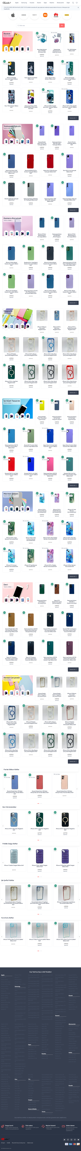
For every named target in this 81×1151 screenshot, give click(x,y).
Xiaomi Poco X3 (32, 1035)
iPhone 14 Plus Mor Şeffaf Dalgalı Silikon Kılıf (65, 866)
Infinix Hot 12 (4, 1079)
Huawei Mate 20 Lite (60, 1022)
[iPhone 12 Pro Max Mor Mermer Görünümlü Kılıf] (69, 529)
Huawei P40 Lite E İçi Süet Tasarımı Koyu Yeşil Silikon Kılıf (69, 475)
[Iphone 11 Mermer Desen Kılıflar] (6, 509)
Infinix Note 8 (4, 1104)
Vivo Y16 (17, 1109)
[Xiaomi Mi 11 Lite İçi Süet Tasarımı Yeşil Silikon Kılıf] (31, 436)
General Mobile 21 (46, 1096)
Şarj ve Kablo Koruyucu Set (72, 1033)
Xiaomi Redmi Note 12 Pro (6, 1040)
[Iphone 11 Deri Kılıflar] (28, 600)
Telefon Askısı (72, 1043)
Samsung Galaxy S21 (20, 1013)
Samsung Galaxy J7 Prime (60, 1002)
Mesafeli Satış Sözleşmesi (18, 1143)
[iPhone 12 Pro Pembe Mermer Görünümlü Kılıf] (50, 556)
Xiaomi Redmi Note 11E (19, 1035)
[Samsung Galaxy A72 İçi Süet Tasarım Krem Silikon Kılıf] (71, 408)
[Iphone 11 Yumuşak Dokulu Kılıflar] (17, 141)
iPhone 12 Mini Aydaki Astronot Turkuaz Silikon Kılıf (50, 107)
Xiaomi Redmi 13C (5, 1037)
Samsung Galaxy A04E (59, 982)
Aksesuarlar (60, 2)
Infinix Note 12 (4, 1084)
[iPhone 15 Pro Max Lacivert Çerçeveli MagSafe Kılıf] (11, 713)
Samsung (24, 2)
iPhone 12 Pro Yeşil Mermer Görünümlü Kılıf (11, 538)
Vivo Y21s (17, 1102)
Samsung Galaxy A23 (47, 1010)
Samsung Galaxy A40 (47, 991)
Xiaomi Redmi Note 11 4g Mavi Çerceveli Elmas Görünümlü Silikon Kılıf (57, 696)
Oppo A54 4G (45, 1049)
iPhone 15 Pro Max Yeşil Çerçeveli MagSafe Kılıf (30, 382)
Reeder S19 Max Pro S (74, 1090)
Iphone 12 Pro (4, 1004)
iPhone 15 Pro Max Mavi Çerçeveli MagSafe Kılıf (50, 354)
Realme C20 (58, 1037)
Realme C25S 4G (59, 1026)
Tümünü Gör (73, 118)
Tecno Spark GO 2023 (73, 1082)
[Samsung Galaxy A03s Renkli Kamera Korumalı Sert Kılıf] (31, 97)
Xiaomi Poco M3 (32, 1042)
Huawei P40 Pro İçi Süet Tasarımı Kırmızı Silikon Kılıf (11, 475)
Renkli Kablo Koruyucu (74, 1036)
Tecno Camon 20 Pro (47, 1114)
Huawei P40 (72, 982)
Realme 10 (58, 1051)
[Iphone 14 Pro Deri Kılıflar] (11, 600)
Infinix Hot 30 (72, 1057)
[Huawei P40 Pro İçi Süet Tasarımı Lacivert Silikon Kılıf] (31, 464)
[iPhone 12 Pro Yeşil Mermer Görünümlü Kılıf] (11, 529)
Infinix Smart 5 (18, 1077)
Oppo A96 (44, 1026)
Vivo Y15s (30, 1074)
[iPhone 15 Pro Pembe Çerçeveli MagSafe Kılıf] (71, 318)
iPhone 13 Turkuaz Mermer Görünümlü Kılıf (11, 566)
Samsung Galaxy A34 (47, 993)
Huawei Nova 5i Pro (73, 993)
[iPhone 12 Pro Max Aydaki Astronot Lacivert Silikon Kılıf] (69, 97)
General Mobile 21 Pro (47, 1090)
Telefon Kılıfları (8, 36)
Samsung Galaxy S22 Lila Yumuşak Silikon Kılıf (69, 199)
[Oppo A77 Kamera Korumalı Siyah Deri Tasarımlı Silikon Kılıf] (31, 648)
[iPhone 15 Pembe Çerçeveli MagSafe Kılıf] (11, 345)
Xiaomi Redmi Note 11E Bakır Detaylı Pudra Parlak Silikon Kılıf (64, 792)
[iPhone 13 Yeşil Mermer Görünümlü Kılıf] (31, 556)
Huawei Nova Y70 (73, 988)
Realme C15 (58, 1040)
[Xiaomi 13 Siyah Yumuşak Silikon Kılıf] (11, 190)
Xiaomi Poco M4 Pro (33, 1028)
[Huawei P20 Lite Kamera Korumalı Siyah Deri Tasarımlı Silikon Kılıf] (50, 620)
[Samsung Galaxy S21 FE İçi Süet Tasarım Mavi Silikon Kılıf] (11, 436)
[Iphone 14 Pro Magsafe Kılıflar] (6, 326)
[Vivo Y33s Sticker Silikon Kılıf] (11, 97)
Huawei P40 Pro (73, 975)
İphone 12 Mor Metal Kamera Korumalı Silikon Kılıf (71, 236)
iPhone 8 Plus (18, 979)
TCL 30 (30, 1086)
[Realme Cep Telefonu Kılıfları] (66, 15)
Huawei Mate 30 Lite (60, 1020)
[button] (73, 3)
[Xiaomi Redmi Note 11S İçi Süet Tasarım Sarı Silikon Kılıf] (41, 408)
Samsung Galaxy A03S (59, 994)
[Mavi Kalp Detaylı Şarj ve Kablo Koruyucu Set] (41, 40)
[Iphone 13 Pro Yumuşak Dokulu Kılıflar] (28, 141)
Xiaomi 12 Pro (72, 1009)
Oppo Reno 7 (31, 1049)
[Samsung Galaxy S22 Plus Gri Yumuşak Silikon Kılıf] (31, 190)
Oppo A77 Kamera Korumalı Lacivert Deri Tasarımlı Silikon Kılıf (11, 659)
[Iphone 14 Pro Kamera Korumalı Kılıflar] (22, 233)
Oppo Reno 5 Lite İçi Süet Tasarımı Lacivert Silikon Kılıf (50, 447)
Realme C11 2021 (59, 1044)
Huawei (32, 2)
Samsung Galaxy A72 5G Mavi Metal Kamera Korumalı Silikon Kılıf (56, 236)
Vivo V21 (17, 1106)
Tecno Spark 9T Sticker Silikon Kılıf (30, 78)
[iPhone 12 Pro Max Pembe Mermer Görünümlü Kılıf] (50, 529)
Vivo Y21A (17, 1097)
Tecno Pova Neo (73, 1079)
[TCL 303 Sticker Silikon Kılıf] (71, 40)
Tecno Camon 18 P (60, 1088)
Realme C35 (45, 1058)
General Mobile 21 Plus (46, 1093)
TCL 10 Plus (31, 1090)
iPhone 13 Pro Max (5, 993)
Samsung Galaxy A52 (47, 989)
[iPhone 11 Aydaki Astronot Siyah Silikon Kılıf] (11, 69)
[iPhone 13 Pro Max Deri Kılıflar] (6, 600)
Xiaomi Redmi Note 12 (6, 1066)
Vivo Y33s (17, 1088)
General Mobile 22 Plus (46, 1084)
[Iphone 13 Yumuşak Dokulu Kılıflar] (22, 141)
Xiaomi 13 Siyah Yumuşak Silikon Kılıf (11, 199)
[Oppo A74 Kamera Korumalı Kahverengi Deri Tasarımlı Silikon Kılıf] (56, 591)
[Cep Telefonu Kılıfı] (7, 2)
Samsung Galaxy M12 (33, 992)
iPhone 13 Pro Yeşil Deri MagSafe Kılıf (11, 382)
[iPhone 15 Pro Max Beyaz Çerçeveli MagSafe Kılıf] (69, 345)
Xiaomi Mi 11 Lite (5, 1035)
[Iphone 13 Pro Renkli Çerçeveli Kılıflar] (11, 693)
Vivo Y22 (17, 1095)
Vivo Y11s (30, 1077)
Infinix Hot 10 (4, 1095)
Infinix (70, 1052)
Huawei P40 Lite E (73, 977)
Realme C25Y (58, 1024)
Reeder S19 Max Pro (74, 1092)
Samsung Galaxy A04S (59, 978)
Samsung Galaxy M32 (33, 981)
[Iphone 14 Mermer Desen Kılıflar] (22, 509)
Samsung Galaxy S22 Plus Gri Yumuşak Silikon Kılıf (31, 199)
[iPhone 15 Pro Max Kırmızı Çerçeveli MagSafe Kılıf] (69, 372)
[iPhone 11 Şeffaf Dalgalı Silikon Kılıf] (14, 856)
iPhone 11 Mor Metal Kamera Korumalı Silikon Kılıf (69, 292)
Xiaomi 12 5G (4, 1024)
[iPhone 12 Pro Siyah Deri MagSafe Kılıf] (65, 820)
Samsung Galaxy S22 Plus (20, 1003)
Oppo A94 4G (45, 1033)
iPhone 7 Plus (18, 982)
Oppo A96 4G (45, 1024)
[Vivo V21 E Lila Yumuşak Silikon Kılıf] (69, 161)
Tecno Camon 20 (59, 1074)
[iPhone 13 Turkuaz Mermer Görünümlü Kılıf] (11, 556)
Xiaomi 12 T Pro (5, 1028)
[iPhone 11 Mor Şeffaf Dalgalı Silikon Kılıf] (39, 856)
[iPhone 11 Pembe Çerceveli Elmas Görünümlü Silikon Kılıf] (69, 713)
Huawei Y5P (72, 991)
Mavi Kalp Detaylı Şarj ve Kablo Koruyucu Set (42, 51)
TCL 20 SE (30, 1088)
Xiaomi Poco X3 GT (33, 1033)
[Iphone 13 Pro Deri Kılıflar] (22, 600)
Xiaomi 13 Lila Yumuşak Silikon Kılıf (71, 143)
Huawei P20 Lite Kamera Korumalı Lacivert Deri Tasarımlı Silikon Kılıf (69, 630)
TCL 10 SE (30, 1093)
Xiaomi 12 (3, 1026)
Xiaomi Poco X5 (32, 1024)
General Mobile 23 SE (47, 1077)
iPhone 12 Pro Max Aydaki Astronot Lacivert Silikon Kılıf (69, 107)
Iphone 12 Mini (4, 1007)
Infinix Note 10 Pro (5, 1097)
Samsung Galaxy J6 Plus (60, 1006)
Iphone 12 (3, 1009)
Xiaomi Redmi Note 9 (20, 1064)
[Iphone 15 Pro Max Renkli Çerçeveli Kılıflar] (28, 693)
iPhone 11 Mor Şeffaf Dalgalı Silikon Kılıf (39, 866)
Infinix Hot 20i (72, 1061)
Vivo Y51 (17, 1084)
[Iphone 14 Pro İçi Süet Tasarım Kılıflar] (22, 416)
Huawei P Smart (73, 986)
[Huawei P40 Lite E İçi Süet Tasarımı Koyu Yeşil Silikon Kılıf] (69, 464)
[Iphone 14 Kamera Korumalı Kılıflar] (6, 233)
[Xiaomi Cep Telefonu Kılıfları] (45, 15)
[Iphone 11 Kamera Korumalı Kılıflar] (11, 233)
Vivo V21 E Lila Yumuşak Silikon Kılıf (69, 171)
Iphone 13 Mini (4, 998)
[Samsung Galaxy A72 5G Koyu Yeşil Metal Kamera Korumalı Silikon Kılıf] (69, 253)
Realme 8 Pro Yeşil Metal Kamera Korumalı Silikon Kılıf (31, 264)
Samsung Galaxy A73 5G (33, 1003)
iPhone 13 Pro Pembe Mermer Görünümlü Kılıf (57, 511)
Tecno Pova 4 (58, 1110)
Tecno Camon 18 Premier (59, 1084)
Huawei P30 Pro (59, 1018)
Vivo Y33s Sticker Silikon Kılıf (11, 106)
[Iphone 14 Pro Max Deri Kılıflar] (17, 600)
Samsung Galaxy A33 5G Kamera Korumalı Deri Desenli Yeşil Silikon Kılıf (50, 659)
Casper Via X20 (32, 1107)
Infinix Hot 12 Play (5, 1077)
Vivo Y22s (17, 1093)
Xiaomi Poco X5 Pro (33, 1026)
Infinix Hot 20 (4, 1074)
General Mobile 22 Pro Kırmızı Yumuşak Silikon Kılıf (30, 172)
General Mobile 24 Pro (47, 1074)
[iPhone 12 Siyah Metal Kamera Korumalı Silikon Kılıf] (50, 253)
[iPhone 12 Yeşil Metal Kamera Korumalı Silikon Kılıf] (11, 282)
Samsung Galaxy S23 (20, 996)
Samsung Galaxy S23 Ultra (20, 989)
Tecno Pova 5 (58, 1103)
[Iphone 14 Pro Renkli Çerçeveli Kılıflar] (6, 693)
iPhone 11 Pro (18, 975)
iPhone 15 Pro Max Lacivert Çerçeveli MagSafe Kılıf (11, 723)
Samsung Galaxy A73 (33, 1006)
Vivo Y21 (17, 1104)
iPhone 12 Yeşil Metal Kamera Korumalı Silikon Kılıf (11, 292)
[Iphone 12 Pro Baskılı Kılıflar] (17, 49)
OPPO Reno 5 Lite (32, 1058)
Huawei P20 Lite (73, 984)
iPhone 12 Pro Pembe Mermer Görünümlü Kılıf (50, 566)
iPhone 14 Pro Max (5, 984)
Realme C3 (58, 1058)
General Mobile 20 (46, 1101)
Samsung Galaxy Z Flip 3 (60, 998)
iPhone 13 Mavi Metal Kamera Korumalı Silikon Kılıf (50, 292)
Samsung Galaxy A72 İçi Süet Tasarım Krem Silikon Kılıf (71, 418)
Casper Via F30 (32, 1104)
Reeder (71, 1085)
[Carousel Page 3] (41, 803)
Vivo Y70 (17, 1081)
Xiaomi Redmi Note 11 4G (20, 1042)
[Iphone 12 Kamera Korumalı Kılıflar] (17, 233)
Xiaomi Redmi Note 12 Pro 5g (6, 1044)
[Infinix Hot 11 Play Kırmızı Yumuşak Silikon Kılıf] (50, 161)
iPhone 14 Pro (4, 986)
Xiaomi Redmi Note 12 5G (6, 1056)
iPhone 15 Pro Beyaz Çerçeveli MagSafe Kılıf (30, 354)
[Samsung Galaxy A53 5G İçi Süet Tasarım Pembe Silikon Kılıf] (50, 464)
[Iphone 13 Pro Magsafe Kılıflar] (11, 326)
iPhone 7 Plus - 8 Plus (20, 984)
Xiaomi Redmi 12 (19, 1024)
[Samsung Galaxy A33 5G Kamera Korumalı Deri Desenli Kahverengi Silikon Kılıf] (31, 620)
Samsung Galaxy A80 (33, 996)
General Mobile (32, 1109)
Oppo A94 (44, 1035)
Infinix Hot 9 (4, 1100)
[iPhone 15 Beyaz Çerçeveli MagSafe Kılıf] (41, 318)
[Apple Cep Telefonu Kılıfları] (13, 15)
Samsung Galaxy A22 (47, 1017)
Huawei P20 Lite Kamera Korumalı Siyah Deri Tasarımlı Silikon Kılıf (50, 630)
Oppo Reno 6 (31, 1056)
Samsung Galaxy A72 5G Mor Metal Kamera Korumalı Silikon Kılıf (30, 292)
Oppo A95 (44, 1028)
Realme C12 (58, 1042)
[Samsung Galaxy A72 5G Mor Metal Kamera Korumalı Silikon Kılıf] (31, 282)
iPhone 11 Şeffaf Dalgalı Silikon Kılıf (14, 865)
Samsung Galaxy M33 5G (20, 1020)
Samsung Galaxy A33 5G (47, 996)
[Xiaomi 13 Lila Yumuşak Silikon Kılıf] (71, 133)
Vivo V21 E (17, 1100)
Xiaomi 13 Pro (72, 1000)
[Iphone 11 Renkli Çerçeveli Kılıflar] (17, 693)
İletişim (3, 1143)
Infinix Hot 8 (4, 1102)
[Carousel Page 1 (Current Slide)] (38, 803)
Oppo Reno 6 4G (32, 1054)
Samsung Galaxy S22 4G (47, 1013)
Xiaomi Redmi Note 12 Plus (6, 1052)
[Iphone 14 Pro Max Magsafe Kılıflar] (28, 326)
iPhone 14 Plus (4, 989)
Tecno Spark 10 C (59, 1094)
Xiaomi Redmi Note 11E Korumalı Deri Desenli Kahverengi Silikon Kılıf (11, 630)
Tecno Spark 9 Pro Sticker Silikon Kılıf (50, 78)
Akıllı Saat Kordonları (74, 1026)
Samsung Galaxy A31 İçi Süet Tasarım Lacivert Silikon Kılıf (57, 418)
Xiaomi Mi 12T (4, 1031)
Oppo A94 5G (45, 1031)
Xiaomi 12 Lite (4, 1033)
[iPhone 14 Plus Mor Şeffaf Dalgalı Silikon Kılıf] (65, 856)
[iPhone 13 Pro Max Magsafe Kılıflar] (17, 326)
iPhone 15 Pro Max (5, 982)
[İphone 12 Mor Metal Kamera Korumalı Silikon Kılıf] (71, 225)
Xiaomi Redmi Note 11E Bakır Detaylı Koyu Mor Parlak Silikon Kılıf (14, 793)
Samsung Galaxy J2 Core (60, 1012)
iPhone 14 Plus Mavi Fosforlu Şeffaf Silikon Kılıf (13, 940)
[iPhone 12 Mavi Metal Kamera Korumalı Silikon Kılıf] (41, 225)
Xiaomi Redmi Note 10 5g (19, 1057)
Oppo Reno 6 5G (32, 1051)
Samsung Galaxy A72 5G (33, 1009)
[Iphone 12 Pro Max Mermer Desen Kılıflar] (17, 509)
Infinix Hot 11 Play (5, 1088)
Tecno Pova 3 (72, 1074)
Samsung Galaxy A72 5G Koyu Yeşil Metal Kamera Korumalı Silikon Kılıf (69, 264)
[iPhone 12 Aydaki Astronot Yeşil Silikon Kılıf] (69, 69)
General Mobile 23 (46, 1079)
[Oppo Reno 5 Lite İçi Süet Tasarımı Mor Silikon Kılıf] (69, 436)
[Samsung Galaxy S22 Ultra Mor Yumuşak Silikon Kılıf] (56, 133)
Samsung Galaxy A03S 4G (59, 990)
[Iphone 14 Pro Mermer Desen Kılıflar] (28, 509)
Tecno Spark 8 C (59, 1101)
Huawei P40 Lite (73, 979)
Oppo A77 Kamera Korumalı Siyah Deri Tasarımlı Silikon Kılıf (31, 659)
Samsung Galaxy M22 (33, 989)
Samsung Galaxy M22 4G (33, 986)
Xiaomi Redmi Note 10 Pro (19, 1053)
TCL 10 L (30, 1095)
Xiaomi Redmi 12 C (6, 1063)
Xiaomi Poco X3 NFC (33, 1037)
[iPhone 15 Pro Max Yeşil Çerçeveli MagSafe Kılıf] (31, 372)
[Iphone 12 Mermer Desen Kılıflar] (11, 509)
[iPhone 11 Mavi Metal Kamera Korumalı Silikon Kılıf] (11, 253)
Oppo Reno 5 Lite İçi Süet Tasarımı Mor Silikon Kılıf (69, 446)
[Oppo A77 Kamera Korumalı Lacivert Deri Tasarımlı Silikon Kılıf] (11, 648)
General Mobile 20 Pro (47, 1098)
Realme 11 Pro (58, 1049)
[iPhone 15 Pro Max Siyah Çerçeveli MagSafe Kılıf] (50, 372)
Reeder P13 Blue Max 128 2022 (74, 1101)
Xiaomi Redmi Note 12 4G (6, 1060)
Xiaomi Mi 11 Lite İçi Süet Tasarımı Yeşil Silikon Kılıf (31, 446)
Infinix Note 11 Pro (5, 1086)
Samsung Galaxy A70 (33, 1015)
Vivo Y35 (17, 1086)
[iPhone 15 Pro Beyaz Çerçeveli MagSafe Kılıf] (31, 345)
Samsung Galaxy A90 (33, 994)
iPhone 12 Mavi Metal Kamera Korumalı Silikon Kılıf (41, 236)
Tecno (43, 1111)
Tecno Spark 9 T (59, 1099)
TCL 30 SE (30, 1084)
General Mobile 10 (46, 1103)
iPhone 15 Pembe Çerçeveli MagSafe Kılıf (11, 354)
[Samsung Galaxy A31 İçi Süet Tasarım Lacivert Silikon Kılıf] (56, 408)
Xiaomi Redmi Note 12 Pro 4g (6, 1048)
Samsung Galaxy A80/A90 (32, 999)
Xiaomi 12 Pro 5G (73, 1007)
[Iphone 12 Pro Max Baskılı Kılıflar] (22, 49)
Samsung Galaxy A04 (60, 985)
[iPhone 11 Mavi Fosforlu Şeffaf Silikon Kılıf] (39, 930)
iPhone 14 (3, 991)
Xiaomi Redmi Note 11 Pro (20, 1031)
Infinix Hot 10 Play (5, 1093)
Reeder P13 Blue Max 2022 (74, 1097)
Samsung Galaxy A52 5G (47, 986)
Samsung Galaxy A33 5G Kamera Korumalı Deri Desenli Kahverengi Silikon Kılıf (30, 631)
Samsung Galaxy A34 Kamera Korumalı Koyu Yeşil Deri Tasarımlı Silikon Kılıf (42, 604)
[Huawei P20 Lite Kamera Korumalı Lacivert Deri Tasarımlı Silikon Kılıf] (69, 620)
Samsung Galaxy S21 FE (20, 1009)
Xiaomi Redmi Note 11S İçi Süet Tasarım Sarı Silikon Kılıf (42, 418)
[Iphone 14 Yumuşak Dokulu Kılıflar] (6, 141)
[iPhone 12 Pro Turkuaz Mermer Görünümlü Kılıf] (41, 500)
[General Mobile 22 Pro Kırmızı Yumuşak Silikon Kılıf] (31, 161)
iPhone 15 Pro (4, 979)
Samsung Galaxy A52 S (47, 982)
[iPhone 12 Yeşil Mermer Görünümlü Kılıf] (71, 500)
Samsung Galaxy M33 (33, 975)
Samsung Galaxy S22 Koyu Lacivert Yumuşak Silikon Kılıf (11, 172)
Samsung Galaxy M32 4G (33, 978)
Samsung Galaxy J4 (60, 1009)
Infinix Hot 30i (72, 1055)
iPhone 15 (3, 977)
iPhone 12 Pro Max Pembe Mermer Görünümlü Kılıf (50, 538)
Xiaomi (39, 2)
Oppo (45, 2)
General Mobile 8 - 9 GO (47, 1106)
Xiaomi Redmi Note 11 (20, 1046)
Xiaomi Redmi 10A (19, 1068)
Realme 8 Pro (58, 1053)
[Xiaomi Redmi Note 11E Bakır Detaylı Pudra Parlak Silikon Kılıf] (64, 782)
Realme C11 (58, 1047)
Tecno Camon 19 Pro (60, 1077)
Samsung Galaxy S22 (20, 1006)
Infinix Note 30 (72, 1059)
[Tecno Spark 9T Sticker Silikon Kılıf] (31, 69)
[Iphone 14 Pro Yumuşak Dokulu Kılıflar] (11, 141)
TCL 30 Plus (31, 1081)
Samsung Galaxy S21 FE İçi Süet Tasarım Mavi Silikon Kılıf (11, 447)
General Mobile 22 (46, 1088)
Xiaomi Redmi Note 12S (6, 1070)
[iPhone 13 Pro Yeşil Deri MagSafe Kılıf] (11, 372)
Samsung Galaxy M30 (33, 983)
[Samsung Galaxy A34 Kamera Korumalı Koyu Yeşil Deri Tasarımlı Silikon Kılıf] (41, 591)
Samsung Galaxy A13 (60, 975)
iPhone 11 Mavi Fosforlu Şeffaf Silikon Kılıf (39, 940)
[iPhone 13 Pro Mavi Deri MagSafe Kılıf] (56, 318)
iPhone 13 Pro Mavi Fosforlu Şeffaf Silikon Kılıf (66, 940)
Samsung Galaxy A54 (33, 1017)
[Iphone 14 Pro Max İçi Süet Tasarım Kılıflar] (11, 416)
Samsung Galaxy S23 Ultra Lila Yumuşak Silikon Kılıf (50, 200)
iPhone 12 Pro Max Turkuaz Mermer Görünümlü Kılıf (31, 539)
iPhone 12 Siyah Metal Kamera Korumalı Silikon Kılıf (50, 264)
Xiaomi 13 (71, 1004)
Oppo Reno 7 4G (32, 1047)
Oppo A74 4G (45, 1040)
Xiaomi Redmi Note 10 (19, 1060)
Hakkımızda (30, 1143)
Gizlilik (8, 1143)
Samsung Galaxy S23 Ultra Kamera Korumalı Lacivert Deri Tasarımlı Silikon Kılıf (72, 604)
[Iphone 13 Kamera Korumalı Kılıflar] (28, 233)
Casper (30, 1100)
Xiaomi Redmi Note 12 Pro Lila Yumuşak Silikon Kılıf (41, 144)
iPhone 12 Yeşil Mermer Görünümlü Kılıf (71, 511)
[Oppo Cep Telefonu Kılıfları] (34, 15)
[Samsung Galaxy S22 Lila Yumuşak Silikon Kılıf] (69, 190)
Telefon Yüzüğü (73, 1041)
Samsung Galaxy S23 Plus (20, 993)
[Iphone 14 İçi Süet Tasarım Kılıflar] (6, 416)
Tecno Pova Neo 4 (59, 1108)
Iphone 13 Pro (4, 995)
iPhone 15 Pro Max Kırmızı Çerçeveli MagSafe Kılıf (70, 382)
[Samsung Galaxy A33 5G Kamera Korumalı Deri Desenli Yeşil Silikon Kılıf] (50, 648)
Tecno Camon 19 (59, 1081)
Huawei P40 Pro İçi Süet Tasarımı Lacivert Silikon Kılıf (31, 475)
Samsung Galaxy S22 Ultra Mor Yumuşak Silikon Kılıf (56, 144)
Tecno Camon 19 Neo (60, 1079)
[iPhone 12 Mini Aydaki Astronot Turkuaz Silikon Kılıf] (50, 97)
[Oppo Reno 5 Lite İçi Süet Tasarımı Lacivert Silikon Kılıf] (50, 436)
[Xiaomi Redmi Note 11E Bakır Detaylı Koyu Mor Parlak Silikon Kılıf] (14, 782)
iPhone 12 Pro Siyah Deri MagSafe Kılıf (65, 829)
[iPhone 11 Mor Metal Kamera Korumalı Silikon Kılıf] (69, 282)
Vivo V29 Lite (18, 1090)
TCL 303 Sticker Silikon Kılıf (71, 50)
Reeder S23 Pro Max (74, 1088)
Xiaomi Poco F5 (19, 1073)
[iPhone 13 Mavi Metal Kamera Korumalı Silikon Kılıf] (50, 282)
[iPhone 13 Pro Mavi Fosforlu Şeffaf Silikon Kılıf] (66, 930)
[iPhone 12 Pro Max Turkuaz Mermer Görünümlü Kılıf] (31, 529)
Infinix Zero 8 (4, 1106)
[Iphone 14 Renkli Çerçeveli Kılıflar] (22, 693)
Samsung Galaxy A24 (47, 1004)
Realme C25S (58, 1028)
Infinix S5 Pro (18, 1074)
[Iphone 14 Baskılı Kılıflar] (28, 49)
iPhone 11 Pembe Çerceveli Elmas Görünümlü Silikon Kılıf (69, 723)
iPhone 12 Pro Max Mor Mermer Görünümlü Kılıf (69, 538)
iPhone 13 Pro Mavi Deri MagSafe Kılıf (57, 328)
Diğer (68, 2)
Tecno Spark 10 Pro (60, 1092)
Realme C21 (58, 1035)
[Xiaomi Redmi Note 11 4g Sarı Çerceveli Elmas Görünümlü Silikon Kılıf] (41, 684)
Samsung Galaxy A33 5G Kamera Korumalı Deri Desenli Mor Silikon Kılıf (69, 659)
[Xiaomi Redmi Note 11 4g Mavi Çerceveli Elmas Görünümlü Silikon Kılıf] (56, 684)
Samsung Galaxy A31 (47, 1002)
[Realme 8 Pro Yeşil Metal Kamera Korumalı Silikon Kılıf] (31, 253)
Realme (52, 2)
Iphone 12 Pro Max (5, 1002)
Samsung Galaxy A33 (47, 1000)
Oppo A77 (44, 1037)
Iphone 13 (3, 1000)
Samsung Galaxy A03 (60, 987)
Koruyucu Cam (72, 1045)
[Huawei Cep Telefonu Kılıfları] (56, 15)
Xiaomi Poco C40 (19, 1071)
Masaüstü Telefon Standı (73, 1029)
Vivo (16, 1079)
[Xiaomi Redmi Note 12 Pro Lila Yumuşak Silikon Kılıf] (41, 133)
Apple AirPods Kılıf (73, 1048)
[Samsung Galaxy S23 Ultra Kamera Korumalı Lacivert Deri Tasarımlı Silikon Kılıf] (71, 591)
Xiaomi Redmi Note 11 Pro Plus (20, 1027)
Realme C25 (58, 1031)
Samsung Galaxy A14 (47, 1019)
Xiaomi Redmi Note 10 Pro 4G (19, 1049)
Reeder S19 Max (73, 1094)
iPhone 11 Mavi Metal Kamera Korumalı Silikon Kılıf (11, 264)
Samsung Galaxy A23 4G (47, 1007)
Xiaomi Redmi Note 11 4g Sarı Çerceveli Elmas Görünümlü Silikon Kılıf (42, 696)
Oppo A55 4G (45, 1044)
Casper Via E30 (32, 1102)
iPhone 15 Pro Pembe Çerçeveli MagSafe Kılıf (71, 328)
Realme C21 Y (58, 1033)
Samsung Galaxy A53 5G (47, 975)
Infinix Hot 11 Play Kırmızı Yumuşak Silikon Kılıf (50, 171)
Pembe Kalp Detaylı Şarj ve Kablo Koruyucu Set (57, 51)
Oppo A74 (44, 1042)
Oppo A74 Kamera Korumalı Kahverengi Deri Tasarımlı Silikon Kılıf (57, 603)
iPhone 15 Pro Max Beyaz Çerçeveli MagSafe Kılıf (69, 354)
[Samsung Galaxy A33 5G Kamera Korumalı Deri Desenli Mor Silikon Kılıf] (69, 648)
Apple (16, 2)
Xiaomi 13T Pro (72, 998)
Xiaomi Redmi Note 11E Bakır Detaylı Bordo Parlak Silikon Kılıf (40, 792)
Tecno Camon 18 (59, 1090)
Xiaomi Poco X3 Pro (33, 1040)
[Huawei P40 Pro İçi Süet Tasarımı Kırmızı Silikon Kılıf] (11, 464)
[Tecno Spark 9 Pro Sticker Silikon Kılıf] (50, 69)
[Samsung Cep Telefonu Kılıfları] (23, 15)
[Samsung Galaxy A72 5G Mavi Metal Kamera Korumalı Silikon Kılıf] (56, 225)
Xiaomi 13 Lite (72, 1002)
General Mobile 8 (46, 1109)
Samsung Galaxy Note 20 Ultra (19, 1016)
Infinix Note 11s (5, 1090)
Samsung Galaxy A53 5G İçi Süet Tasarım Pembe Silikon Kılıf (50, 475)
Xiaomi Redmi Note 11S (19, 1039)
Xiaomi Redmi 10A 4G (20, 1066)
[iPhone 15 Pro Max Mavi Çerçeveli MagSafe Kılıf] (50, 345)
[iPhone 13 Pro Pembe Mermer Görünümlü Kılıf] (56, 500)
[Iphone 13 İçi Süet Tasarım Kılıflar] (28, 416)
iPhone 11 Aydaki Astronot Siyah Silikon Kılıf (11, 79)
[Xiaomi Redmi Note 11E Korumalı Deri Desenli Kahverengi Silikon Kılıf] (11, 620)
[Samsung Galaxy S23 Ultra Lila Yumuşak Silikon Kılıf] (50, 190)
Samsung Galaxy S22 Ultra (20, 999)
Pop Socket (72, 1039)
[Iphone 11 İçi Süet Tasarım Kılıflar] (17, 416)
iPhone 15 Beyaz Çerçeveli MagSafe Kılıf (41, 328)
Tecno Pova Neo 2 (73, 1077)
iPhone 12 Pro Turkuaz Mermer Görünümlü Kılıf (42, 511)
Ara (62, 25)
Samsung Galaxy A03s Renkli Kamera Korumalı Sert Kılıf (30, 107)
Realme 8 (57, 1056)
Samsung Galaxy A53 (47, 979)
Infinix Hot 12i (4, 1081)
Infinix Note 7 (4, 1109)
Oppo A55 (44, 1047)
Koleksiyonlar (72, 1050)
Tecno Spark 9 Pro (59, 1097)
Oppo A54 (44, 1051)
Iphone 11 (17, 977)
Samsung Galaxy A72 (33, 1013)
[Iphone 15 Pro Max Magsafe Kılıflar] (22, 326)
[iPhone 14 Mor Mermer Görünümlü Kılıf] (69, 556)
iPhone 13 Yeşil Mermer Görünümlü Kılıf (31, 566)
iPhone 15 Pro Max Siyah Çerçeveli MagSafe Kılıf (50, 382)
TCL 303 (30, 1097)
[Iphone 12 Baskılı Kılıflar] (11, 49)
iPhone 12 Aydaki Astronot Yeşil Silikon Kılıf (70, 79)
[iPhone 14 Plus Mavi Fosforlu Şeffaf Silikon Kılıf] (13, 930)
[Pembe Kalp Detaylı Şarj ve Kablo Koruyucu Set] (56, 40)
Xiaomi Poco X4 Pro (33, 1031)
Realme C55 (45, 1056)
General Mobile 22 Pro (47, 1081)
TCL (29, 1079)
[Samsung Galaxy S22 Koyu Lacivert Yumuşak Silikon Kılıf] (11, 161)
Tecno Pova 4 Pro (59, 1106)
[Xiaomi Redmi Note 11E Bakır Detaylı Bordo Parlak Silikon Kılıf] (39, 782)
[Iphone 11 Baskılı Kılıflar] (6, 49)
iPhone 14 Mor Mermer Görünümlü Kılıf (70, 566)
